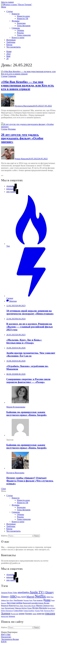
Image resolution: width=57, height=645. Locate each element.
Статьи (9, 11)
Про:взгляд (6, 637)
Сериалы (16, 28)
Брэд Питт (9, 600)
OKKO (48, 597)
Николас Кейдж (21, 608)
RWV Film (5, 634)
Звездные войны (14, 603)
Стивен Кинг (18, 611)
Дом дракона (37, 600)
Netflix (40, 596)
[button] (28, 7)
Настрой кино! (10, 608)
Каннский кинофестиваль (33, 603)
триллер (50, 613)
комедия (40, 613)
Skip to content (7, 2)
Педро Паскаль (39, 608)
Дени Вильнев (18, 600)
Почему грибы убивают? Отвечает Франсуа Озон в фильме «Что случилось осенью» (29, 480)
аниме (22, 613)
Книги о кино (18, 37)
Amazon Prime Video (9, 593)
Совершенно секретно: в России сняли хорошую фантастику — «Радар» (28, 380)
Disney (49, 592)
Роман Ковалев (21, 159)
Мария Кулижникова (15, 407)
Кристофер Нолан (30, 605)
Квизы (9, 44)
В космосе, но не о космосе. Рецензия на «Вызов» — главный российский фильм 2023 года (29, 326)
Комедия (12, 605)
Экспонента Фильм (10, 639)
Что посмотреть (13, 47)
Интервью (11, 40)
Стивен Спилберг (28, 610)
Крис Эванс (20, 605)
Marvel (30, 596)
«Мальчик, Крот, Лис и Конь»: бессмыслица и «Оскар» (24, 341)
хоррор (12, 616)
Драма (46, 600)
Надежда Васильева (24, 106)
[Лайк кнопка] (2, 122)
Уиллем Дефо (39, 610)
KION (23, 597)
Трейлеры (10, 42)
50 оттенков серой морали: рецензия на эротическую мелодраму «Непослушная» (30, 312)
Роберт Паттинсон (7, 610)
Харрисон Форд (49, 610)
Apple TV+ (37, 592)
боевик (28, 613)
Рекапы (20, 33)
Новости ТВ (22, 18)
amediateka (23, 592)
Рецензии (21, 23)
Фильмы (15, 21)
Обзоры (20, 30)
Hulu (19, 597)
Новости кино (23, 16)
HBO (13, 596)
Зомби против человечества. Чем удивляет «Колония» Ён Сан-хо (30, 354)
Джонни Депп (27, 600)
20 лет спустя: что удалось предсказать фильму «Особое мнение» (22, 138)
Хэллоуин (14, 614)
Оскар (29, 608)
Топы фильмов (23, 26)
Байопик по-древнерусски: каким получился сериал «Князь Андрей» (26, 413)
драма (34, 614)
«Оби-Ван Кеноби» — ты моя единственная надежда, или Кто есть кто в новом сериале (27, 85)
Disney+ (5, 596)
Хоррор (5, 613)
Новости (15, 14)
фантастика (4, 616)
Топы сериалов (24, 35)
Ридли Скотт (51, 608)
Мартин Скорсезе (43, 606)
